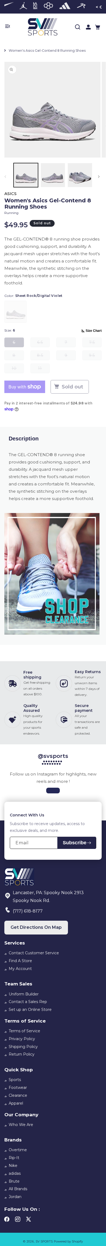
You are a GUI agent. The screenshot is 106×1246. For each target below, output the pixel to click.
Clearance (18, 1095)
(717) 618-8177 (28, 911)
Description (24, 439)
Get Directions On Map (36, 927)
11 (44, 369)
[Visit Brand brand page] (23, 6)
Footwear (18, 1087)
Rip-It (14, 1157)
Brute (14, 1181)
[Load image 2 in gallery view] (53, 175)
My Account (20, 968)
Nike (13, 1165)
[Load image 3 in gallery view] (80, 175)
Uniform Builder (24, 994)
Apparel (16, 1103)
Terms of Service (24, 1030)
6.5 (43, 343)
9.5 (95, 356)
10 (18, 369)
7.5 (95, 343)
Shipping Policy (23, 1046)
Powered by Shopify (68, 1241)
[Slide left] (6, 177)
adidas (15, 1173)
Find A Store (20, 960)
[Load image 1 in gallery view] (26, 175)
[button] (97, 27)
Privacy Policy (22, 1038)
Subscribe (74, 842)
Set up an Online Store (30, 1009)
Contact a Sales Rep (28, 1001)
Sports (15, 1079)
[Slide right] (100, 177)
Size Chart (94, 331)
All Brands (18, 1188)
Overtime (18, 1149)
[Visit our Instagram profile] (53, 790)
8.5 (43, 356)
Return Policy (22, 1054)
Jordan (15, 1196)
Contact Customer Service (34, 952)
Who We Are (21, 1124)
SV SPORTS (44, 1241)
